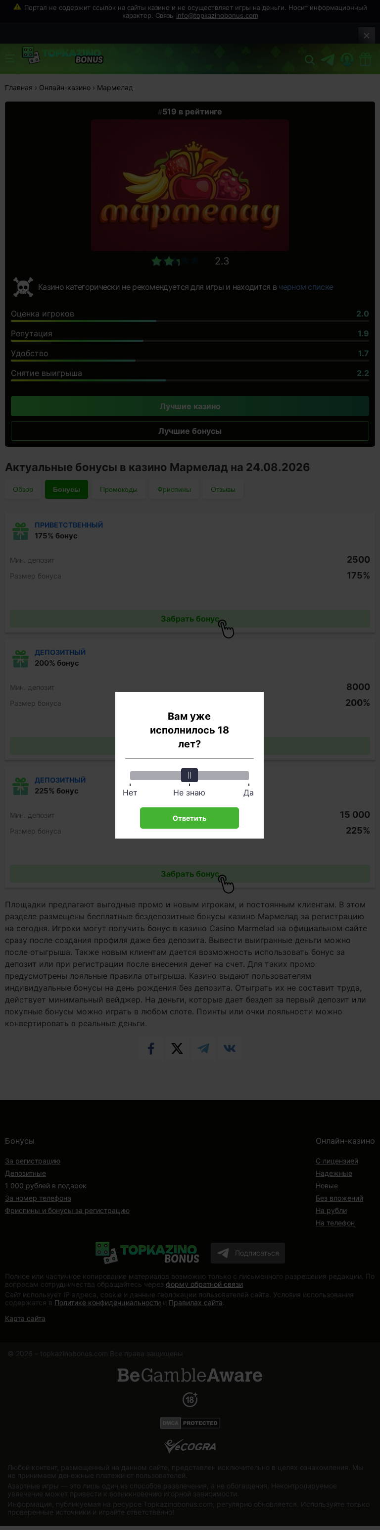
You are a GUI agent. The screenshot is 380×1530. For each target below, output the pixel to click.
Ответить (189, 818)
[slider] (189, 775)
